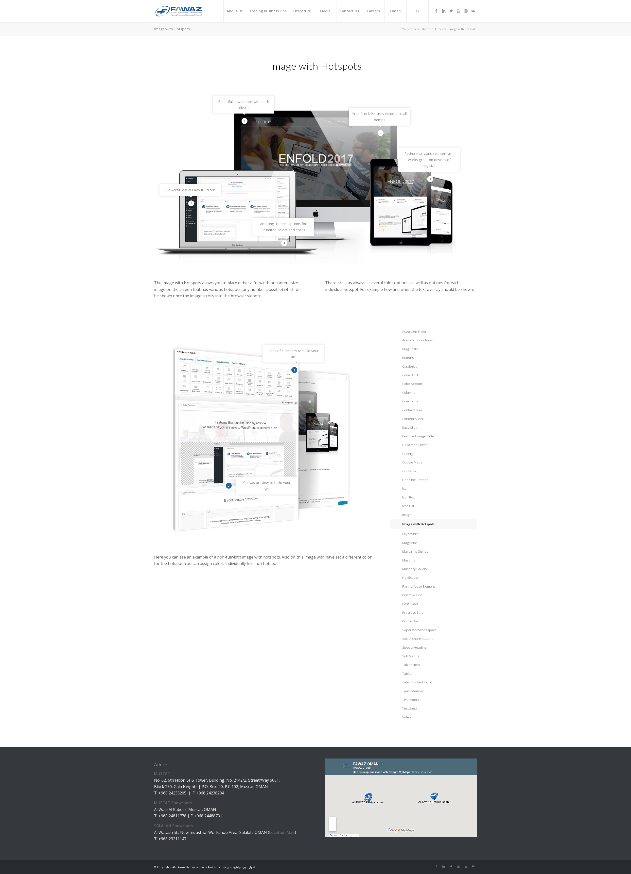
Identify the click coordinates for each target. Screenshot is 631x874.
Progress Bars (412, 612)
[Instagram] (466, 11)
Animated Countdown (418, 340)
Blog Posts (410, 349)
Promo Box (410, 621)
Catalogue (410, 366)
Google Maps (412, 462)
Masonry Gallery (414, 569)
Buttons (408, 357)
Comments (410, 401)
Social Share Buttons (417, 638)
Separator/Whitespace (419, 630)
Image (406, 514)
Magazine (409, 543)
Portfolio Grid (412, 595)
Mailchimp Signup (415, 551)
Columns (408, 392)
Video (406, 717)
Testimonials (411, 699)
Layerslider (410, 534)
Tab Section (411, 664)
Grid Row (409, 471)
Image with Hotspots (172, 28)
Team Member (413, 691)
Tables (407, 673)
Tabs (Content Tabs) (417, 682)
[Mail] (473, 11)
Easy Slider (410, 427)
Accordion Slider (414, 331)
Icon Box (408, 497)
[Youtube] (458, 11)
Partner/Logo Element (418, 586)
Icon (405, 488)
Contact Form (412, 410)
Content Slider (412, 418)
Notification (410, 577)
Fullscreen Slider (414, 445)
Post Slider (410, 604)
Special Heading (414, 647)
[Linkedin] (443, 11)
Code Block (410, 375)
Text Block (409, 708)
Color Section (412, 383)
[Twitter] (451, 11)
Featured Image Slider (418, 436)
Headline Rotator (415, 480)
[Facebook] (436, 11)
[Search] (417, 11)
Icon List (408, 506)
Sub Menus (410, 656)
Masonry (409, 560)
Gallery (407, 453)
